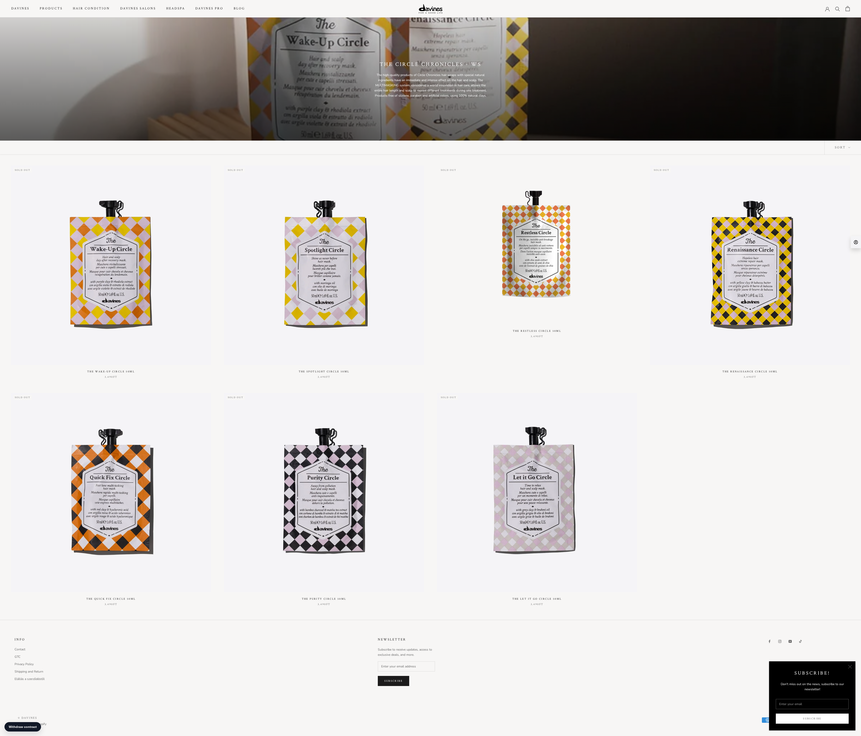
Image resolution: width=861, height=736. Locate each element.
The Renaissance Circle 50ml (750, 371)
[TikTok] (800, 641)
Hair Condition (91, 8)
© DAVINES (27, 718)
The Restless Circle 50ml (537, 331)
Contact (20, 649)
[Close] (850, 667)
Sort (841, 147)
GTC (17, 657)
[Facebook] (769, 641)
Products (51, 8)
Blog (239, 8)
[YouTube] (790, 641)
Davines (20, 8)
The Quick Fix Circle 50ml (111, 599)
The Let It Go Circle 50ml (537, 599)
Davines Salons (138, 8)
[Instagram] (779, 641)
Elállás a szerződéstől (30, 679)
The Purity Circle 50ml (324, 599)
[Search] (837, 8)
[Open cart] (848, 8)
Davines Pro (209, 8)
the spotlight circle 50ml (324, 371)
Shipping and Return (29, 671)
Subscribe (812, 718)
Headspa (175, 8)
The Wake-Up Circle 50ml (111, 371)
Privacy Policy (24, 664)
